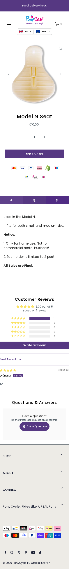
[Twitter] (18, 553)
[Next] (60, 74)
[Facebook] (5, 553)
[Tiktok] (40, 553)
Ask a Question (36, 426)
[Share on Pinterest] (57, 200)
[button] (18, 318)
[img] (8, 370)
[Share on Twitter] (34, 200)
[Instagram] (11, 553)
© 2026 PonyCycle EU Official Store (25, 563)
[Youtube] (33, 553)
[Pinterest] (26, 553)
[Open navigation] (9, 24)
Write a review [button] (34, 345)
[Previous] (9, 74)
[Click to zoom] (60, 48)
